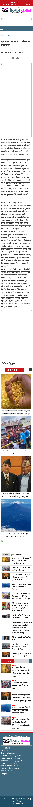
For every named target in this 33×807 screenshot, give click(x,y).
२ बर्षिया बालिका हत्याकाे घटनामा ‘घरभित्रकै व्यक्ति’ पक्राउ (16, 452)
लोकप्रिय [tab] (19, 554)
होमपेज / (3, 35)
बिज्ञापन (28, 799)
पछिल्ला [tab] (6, 554)
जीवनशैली (10, 35)
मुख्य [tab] (12, 554)
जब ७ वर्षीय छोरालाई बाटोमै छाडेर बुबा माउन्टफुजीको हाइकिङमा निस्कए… (16, 535)
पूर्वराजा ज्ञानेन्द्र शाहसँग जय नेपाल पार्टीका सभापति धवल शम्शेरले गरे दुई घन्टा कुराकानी (16, 495)
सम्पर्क (13, 801)
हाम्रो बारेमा (19, 801)
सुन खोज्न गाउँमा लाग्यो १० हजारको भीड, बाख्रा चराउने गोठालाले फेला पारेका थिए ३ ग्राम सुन (16, 412)
